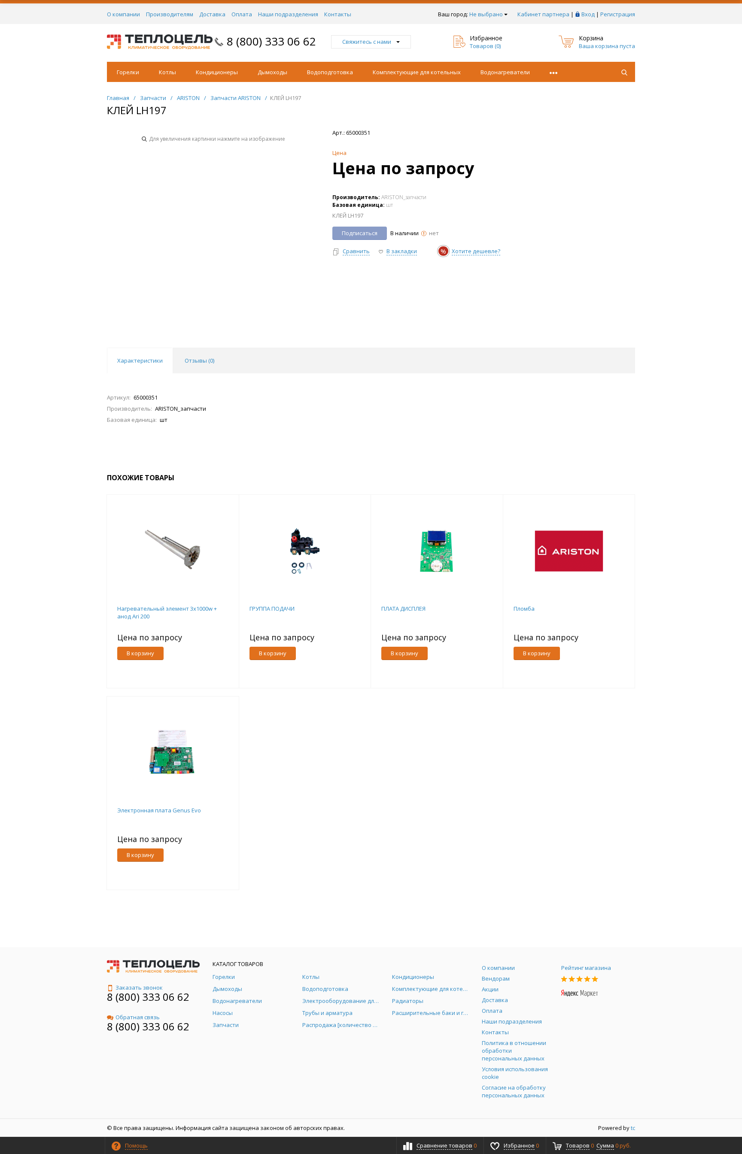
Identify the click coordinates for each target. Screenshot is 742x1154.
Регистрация (617, 14)
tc (633, 1128)
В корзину (140, 653)
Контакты (337, 14)
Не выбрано (486, 14)
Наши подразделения (288, 14)
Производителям (169, 14)
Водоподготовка (330, 72)
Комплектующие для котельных (417, 72)
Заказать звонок (139, 987)
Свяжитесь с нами (366, 41)
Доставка (212, 14)
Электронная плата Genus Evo (159, 810)
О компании (123, 14)
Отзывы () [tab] (199, 360)
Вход (588, 14)
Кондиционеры (217, 72)
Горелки (128, 72)
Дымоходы (272, 72)
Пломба (524, 608)
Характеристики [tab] (140, 360)
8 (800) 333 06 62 (271, 41)
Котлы (167, 72)
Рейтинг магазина (586, 968)
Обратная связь (138, 1017)
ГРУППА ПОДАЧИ (272, 608)
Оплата (241, 14)
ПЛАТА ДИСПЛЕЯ (403, 608)
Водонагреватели (505, 72)
